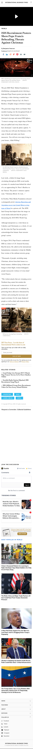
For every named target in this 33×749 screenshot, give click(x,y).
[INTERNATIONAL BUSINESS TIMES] (16, 2)
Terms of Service (14, 361)
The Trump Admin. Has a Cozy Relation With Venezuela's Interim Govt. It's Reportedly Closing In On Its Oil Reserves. (15, 690)
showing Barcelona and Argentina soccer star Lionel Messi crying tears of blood (16, 205)
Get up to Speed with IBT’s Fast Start (21, 529)
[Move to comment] (24, 54)
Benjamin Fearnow (9, 48)
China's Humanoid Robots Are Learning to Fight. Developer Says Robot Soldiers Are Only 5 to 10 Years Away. (16, 567)
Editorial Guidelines (24, 409)
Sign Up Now (22, 533)
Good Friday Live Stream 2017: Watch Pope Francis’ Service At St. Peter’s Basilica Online (16, 375)
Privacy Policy (25, 361)
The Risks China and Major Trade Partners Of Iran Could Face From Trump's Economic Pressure (15, 597)
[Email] (21, 54)
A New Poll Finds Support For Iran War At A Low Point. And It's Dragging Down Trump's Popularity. (15, 632)
